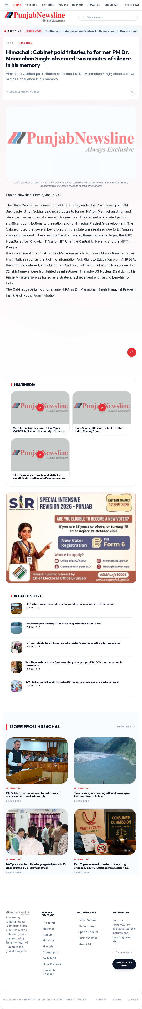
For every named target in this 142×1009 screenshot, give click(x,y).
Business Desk (87, 937)
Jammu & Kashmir (49, 972)
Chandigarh (112, 5)
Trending (31, 5)
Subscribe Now (124, 964)
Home (17, 5)
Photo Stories (87, 926)
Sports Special (88, 932)
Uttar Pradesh (52, 964)
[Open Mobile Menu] (6, 5)
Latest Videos (87, 920)
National (48, 5)
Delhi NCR (49, 958)
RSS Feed (84, 943)
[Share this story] (132, 92)
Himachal (94, 5)
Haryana (77, 5)
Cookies (133, 999)
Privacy (101, 999)
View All (124, 726)
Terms (117, 999)
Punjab (63, 5)
